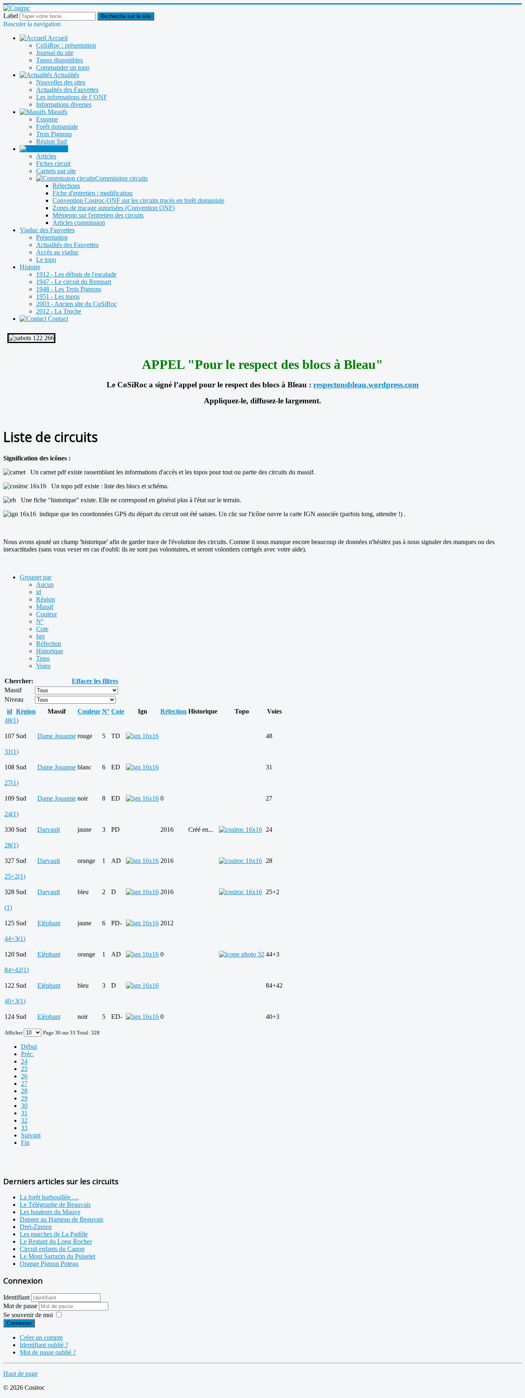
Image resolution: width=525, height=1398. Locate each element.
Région (45, 599)
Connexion (19, 1323)
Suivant (31, 1135)
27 (24, 1083)
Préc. (27, 1053)
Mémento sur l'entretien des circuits (98, 215)
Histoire (30, 266)
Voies (43, 665)
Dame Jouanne (56, 735)
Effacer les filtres (95, 680)
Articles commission (78, 222)
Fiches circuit (53, 163)
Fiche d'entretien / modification (92, 193)
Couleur (46, 614)
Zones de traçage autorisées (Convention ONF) (113, 207)
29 (24, 1098)
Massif (44, 606)
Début (29, 1046)
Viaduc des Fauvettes (47, 230)
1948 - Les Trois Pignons (68, 289)
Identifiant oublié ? (44, 1344)
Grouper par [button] (35, 577)
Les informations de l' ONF (71, 97)
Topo (43, 658)
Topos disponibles (59, 60)
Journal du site (54, 52)
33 (24, 1127)
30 (24, 1105)
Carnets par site (56, 170)
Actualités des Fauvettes (67, 89)
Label (10, 15)
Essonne (47, 119)
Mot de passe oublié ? (48, 1352)
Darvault (48, 829)
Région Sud (51, 141)
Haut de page (20, 1373)
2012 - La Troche (58, 311)
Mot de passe (21, 1305)
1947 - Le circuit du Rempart (73, 281)
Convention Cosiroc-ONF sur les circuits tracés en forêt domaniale (138, 200)
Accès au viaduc (57, 252)
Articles (46, 156)
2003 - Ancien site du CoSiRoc (76, 303)
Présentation (52, 237)
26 (24, 1076)
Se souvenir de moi (28, 1314)
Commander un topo (62, 67)
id (38, 591)
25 (24, 1068)
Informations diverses (63, 104)
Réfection (48, 643)
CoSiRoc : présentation (66, 45)
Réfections (66, 185)
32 (24, 1120)
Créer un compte (41, 1337)
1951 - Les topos (58, 296)
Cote (42, 628)
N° (39, 621)
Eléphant (48, 923)
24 (24, 1061)
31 (24, 1113)
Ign (40, 636)
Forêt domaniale (57, 126)
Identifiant (16, 1297)
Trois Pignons (54, 133)
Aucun (45, 584)
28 (24, 1090)
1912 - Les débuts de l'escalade (76, 274)
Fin (25, 1142)
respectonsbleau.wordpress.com (366, 384)
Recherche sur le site (125, 16)
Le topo (46, 259)
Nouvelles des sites (60, 82)
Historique (49, 651)
